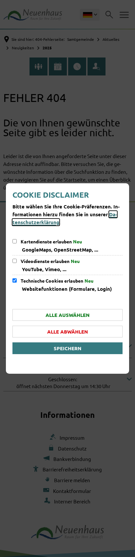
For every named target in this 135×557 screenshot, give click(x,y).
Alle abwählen (67, 331)
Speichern (67, 348)
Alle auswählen (67, 315)
